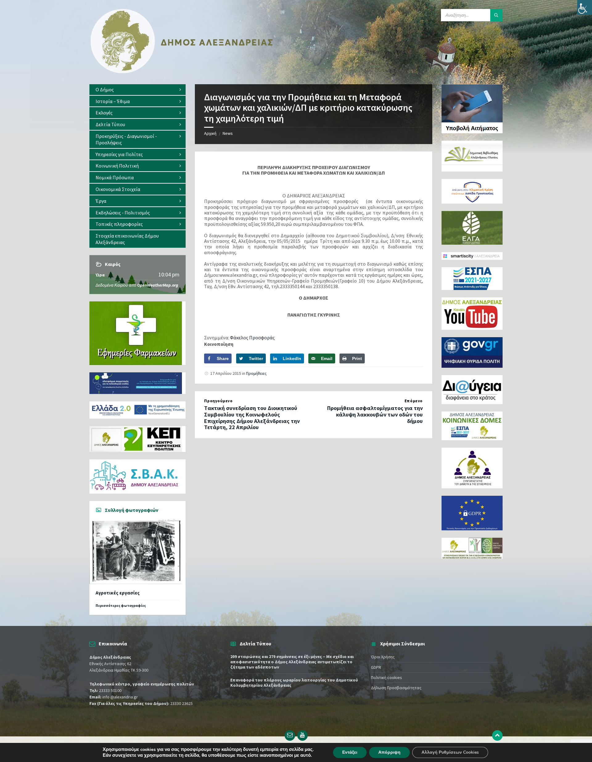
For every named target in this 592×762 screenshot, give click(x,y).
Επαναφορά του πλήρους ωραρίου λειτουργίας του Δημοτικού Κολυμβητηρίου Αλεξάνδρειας (294, 682)
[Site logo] (181, 72)
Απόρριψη (389, 752)
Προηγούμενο (218, 401)
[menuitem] (137, 89)
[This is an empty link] (497, 735)
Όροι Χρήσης (383, 657)
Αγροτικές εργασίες (118, 593)
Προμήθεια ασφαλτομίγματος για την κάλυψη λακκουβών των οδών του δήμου (375, 414)
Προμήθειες (256, 373)
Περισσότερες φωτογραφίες (121, 605)
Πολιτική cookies (386, 677)
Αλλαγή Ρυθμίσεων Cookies (450, 752)
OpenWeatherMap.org (157, 285)
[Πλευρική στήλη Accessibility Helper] (584, 7)
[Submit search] (496, 15)
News (228, 133)
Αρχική (210, 133)
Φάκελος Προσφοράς (253, 337)
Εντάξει (349, 752)
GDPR (376, 667)
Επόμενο (414, 401)
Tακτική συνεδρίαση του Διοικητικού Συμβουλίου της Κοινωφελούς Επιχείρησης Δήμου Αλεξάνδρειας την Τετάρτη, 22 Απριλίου (252, 417)
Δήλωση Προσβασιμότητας (396, 687)
